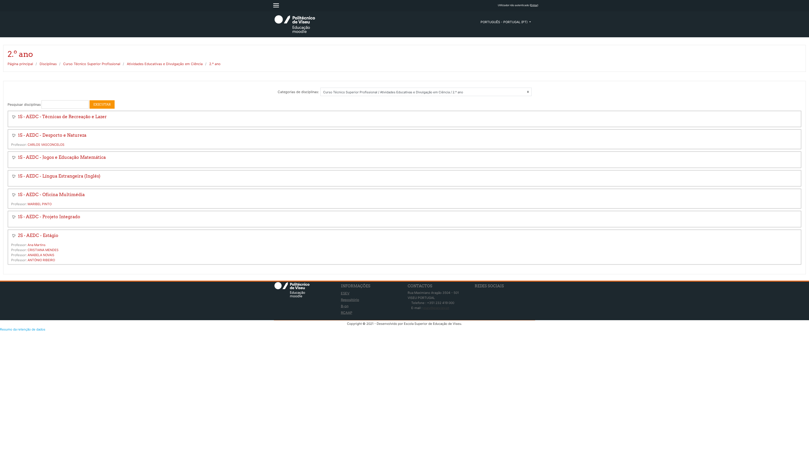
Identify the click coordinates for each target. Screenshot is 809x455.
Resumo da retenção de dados (22, 329)
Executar (102, 104)
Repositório (350, 300)
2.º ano (215, 64)
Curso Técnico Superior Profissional (91, 64)
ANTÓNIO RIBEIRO (41, 260)
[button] (117, 104)
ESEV (345, 293)
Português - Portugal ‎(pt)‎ (504, 22)
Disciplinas (48, 64)
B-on (344, 306)
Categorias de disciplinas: (298, 92)
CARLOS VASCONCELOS (46, 145)
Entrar (533, 5)
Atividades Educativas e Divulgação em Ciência (165, 64)
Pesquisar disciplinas (24, 104)
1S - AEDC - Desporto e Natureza (52, 135)
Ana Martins (37, 245)
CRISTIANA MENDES (43, 250)
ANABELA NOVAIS (41, 255)
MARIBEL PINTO (40, 204)
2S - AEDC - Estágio (38, 235)
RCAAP (346, 312)
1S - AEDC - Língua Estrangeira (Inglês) (59, 176)
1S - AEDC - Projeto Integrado (49, 216)
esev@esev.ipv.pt (436, 308)
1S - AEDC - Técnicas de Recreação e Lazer (62, 116)
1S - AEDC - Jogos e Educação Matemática (62, 157)
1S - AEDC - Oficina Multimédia (51, 194)
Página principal (20, 64)
